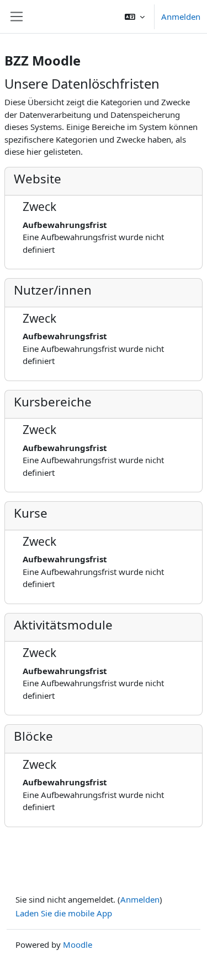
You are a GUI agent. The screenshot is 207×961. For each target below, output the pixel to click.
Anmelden (180, 16)
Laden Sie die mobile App (63, 913)
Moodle (77, 944)
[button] (135, 16)
